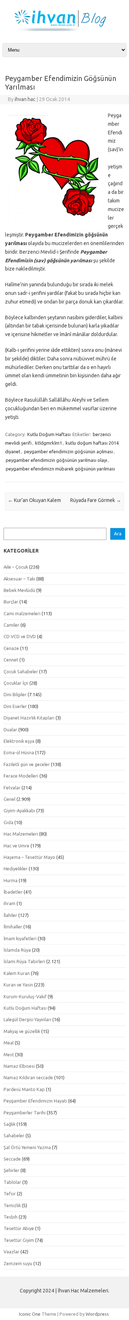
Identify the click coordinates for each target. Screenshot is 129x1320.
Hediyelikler (16, 868)
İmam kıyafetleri (20, 938)
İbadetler (13, 891)
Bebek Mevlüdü (19, 590)
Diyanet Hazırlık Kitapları (29, 717)
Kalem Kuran (17, 973)
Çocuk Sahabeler (21, 671)
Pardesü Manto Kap (24, 1089)
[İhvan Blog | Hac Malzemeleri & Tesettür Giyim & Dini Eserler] (64, 29)
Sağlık (9, 1124)
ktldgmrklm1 (48, 442)
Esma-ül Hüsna (19, 752)
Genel (9, 799)
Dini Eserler (15, 706)
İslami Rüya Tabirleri (24, 961)
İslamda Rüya (17, 949)
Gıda (8, 822)
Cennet (11, 659)
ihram (9, 903)
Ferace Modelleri (21, 775)
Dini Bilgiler (15, 694)
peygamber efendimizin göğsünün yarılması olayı (56, 460)
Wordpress (97, 1313)
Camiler (11, 624)
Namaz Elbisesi (19, 1065)
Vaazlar (11, 1251)
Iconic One (29, 1313)
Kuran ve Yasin (18, 984)
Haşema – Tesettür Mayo (29, 857)
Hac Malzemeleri (21, 833)
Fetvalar (12, 787)
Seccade (12, 1158)
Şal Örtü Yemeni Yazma (27, 1147)
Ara (117, 533)
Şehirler (11, 1170)
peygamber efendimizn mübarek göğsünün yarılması (60, 468)
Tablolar (12, 1182)
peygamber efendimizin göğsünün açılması (68, 451)
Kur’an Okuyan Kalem (34, 500)
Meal (9, 1042)
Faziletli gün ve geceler (27, 764)
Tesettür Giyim (19, 1240)
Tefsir (10, 1193)
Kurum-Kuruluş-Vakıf (25, 996)
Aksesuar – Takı (19, 578)
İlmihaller (13, 926)
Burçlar (11, 601)
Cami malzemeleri (22, 613)
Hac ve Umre (16, 845)
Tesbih (11, 1216)
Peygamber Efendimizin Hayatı (35, 1100)
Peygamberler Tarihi (25, 1112)
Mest (9, 1054)
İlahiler (10, 915)
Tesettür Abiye (19, 1228)
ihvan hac (25, 99)
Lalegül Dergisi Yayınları (27, 1019)
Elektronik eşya (19, 740)
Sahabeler (14, 1135)
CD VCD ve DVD (20, 636)
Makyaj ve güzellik (22, 1031)
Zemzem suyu (18, 1263)
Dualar (10, 729)
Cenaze (11, 648)
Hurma (11, 880)
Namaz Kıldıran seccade (28, 1077)
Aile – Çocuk (16, 566)
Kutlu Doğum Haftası (49, 434)
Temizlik (12, 1205)
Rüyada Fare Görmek (95, 500)
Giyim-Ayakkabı (19, 810)
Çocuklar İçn (16, 682)
